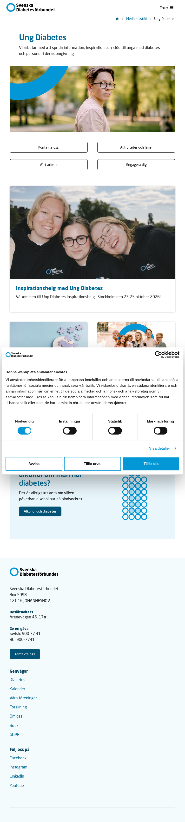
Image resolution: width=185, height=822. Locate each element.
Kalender (17, 688)
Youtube (17, 785)
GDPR (15, 734)
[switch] (70, 431)
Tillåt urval (92, 464)
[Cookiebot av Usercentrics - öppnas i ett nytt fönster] (158, 354)
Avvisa (34, 464)
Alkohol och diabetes (40, 511)
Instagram (18, 767)
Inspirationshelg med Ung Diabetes (59, 288)
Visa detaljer (159, 448)
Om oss (16, 716)
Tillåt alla (151, 464)
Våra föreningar (23, 697)
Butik (14, 725)
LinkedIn (17, 776)
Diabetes (17, 679)
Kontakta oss (24, 654)
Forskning (18, 707)
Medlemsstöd (136, 19)
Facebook (18, 758)
